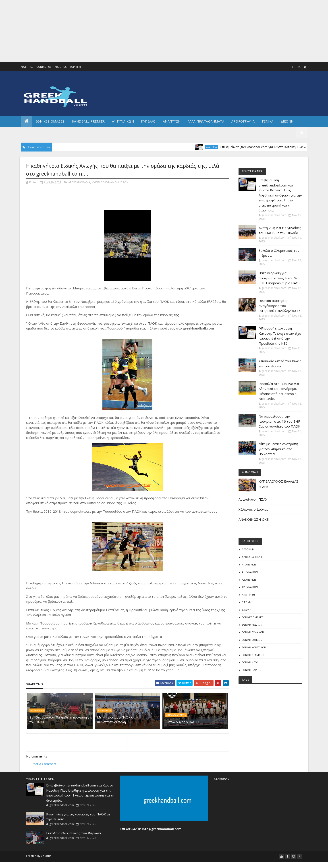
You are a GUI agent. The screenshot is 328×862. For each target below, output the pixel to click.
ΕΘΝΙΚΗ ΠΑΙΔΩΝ (251, 670)
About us (60, 66)
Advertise (27, 66)
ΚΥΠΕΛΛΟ (148, 121)
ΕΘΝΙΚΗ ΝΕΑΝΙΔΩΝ (253, 655)
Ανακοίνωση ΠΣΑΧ (253, 499)
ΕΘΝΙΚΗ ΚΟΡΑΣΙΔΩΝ (254, 647)
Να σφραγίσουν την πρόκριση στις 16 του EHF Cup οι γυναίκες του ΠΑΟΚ (279, 421)
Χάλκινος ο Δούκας (253, 509)
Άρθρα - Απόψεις (252, 557)
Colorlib (46, 856)
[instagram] (299, 67)
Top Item (75, 66)
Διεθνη (287, 121)
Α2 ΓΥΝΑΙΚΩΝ (250, 587)
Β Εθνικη (247, 602)
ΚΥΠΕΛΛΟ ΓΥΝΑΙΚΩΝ (105, 182)
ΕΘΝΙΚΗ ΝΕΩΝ (250, 662)
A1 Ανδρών (104, 710)
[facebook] (293, 67)
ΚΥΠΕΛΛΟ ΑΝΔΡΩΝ (176, 715)
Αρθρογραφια (243, 121)
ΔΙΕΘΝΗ (246, 609)
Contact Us (43, 66)
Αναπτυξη (172, 121)
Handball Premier (88, 121)
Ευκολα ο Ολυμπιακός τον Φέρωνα (73, 833)
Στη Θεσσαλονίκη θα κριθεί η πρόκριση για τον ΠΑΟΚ (60, 719)
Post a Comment (44, 764)
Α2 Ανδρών (249, 579)
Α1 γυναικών (250, 572)
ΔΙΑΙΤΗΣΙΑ (196, 147)
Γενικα (268, 121)
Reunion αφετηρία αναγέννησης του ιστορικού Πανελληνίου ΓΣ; (280, 305)
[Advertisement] (134, 31)
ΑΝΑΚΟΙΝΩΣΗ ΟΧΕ (254, 519)
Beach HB (248, 549)
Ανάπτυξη (248, 594)
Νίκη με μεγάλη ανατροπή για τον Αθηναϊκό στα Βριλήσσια (278, 449)
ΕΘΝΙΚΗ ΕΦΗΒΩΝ (252, 639)
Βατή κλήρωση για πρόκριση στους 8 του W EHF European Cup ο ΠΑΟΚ (280, 278)
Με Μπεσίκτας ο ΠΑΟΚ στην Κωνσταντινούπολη (117, 719)
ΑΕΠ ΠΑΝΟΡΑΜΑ (79, 182)
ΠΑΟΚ (124, 182)
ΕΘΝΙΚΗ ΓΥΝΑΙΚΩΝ (253, 632)
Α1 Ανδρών (37, 710)
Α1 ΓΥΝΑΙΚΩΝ (123, 121)
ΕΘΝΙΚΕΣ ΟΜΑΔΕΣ (50, 121)
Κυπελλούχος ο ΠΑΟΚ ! (182, 722)
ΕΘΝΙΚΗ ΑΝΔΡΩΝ (252, 624)
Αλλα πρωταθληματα (206, 121)
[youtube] (305, 67)
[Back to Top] (299, 856)
